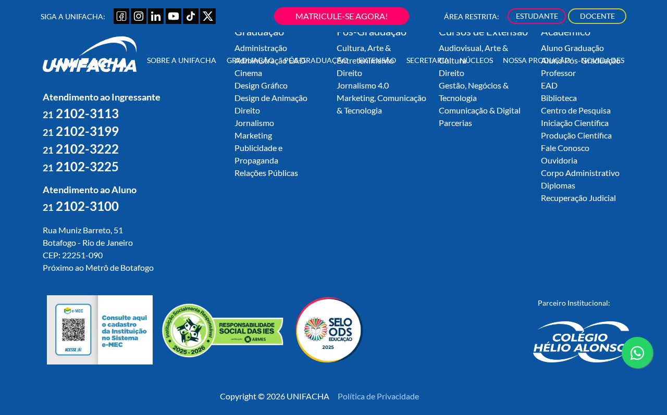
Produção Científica (576, 135)
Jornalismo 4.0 (363, 85)
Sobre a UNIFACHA (181, 60)
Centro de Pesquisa (576, 110)
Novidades (602, 60)
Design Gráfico (261, 85)
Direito (247, 110)
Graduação (250, 60)
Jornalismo (254, 123)
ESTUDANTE (537, 15)
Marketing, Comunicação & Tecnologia (381, 104)
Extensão (377, 60)
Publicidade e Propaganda (258, 154)
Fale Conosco (565, 148)
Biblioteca (559, 98)
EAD (549, 85)
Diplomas (558, 185)
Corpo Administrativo (580, 173)
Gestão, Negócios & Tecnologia (474, 91)
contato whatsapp (637, 367)
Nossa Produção (537, 60)
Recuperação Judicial (578, 198)
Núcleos (476, 60)
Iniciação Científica (575, 123)
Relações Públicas (266, 173)
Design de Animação (270, 98)
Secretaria (427, 60)
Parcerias (455, 123)
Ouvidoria (559, 160)
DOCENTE (597, 15)
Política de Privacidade (378, 396)
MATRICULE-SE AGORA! (341, 16)
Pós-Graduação (316, 60)
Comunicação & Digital (480, 110)
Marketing (253, 135)
